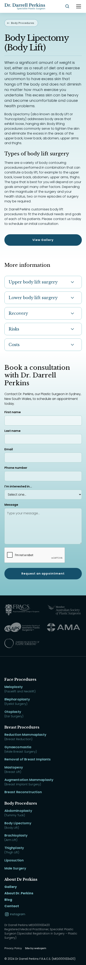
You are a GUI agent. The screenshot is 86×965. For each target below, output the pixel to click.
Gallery (10, 886)
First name (12, 412)
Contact (11, 906)
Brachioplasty (16, 835)
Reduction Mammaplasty (25, 734)
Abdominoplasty (18, 810)
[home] (25, 6)
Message (11, 505)
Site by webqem (35, 948)
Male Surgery (15, 868)
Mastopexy (13, 767)
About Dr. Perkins (18, 893)
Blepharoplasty (17, 699)
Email (8, 449)
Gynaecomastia (17, 747)
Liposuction (14, 860)
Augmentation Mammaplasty (29, 780)
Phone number (15, 468)
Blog (8, 899)
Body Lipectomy (17, 823)
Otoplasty (12, 711)
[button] (78, 6)
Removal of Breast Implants (27, 759)
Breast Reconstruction (23, 792)
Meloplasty (13, 687)
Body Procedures (22, 23)
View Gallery (43, 240)
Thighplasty (14, 848)
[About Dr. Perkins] (43, 625)
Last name (12, 431)
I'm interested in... (18, 486)
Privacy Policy (13, 948)
